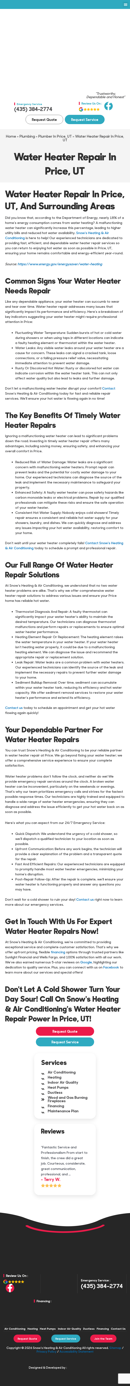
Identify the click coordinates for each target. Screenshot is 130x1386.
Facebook (111, 967)
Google (86, 962)
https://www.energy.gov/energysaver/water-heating (60, 264)
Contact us (14, 707)
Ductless (55, 1092)
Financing (56, 1105)
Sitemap (115, 1348)
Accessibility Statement (76, 1351)
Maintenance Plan (63, 1110)
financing (58, 952)
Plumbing (27, 136)
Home (11, 136)
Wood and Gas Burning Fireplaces (68, 1099)
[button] (125, 4)
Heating (54, 1077)
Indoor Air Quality (63, 1082)
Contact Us (118, 1328)
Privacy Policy (47, 1351)
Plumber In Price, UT (55, 136)
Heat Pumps (58, 1087)
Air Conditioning (62, 1072)
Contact (108, 388)
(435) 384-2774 (33, 108)
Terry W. (52, 1179)
